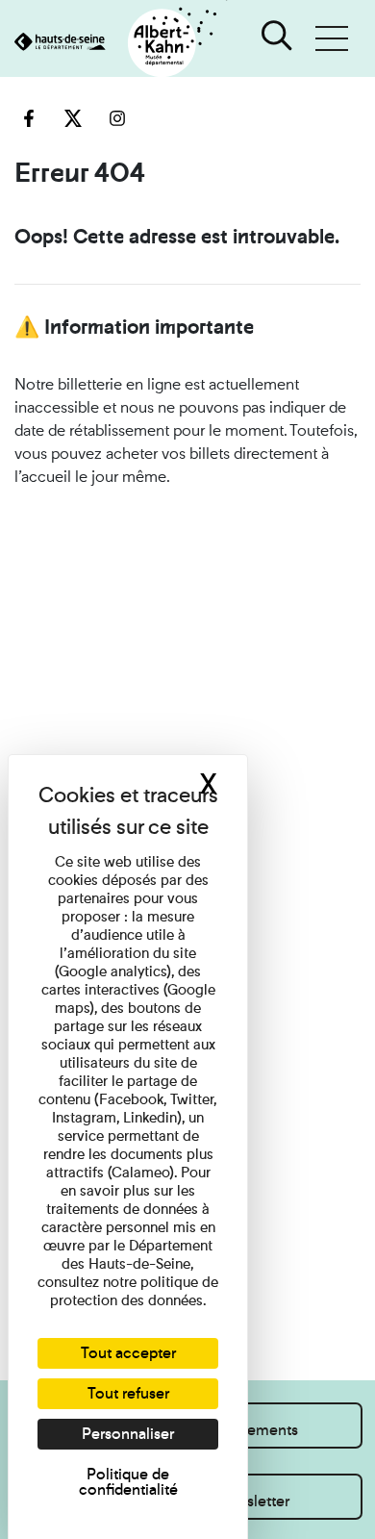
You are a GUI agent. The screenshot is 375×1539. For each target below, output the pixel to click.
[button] (332, 38)
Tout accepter (128, 1353)
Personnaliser (128, 1434)
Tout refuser (128, 1393)
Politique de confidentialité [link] (128, 1482)
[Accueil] (114, 44)
